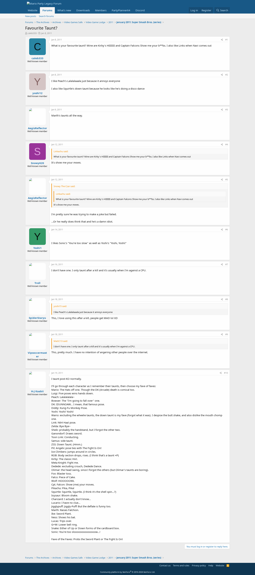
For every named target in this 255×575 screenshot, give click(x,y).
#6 (226, 229)
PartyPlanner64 (121, 10)
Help (210, 565)
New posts (30, 16)
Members (101, 10)
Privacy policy (199, 565)
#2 (226, 74)
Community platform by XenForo (127, 572)
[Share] (222, 40)
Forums (47, 10)
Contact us (165, 565)
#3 (226, 109)
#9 (226, 334)
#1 (226, 39)
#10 (226, 372)
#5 (226, 179)
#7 (226, 264)
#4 (226, 144)
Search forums (46, 16)
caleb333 (32, 33)
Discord (140, 10)
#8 (226, 299)
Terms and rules (181, 565)
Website (32, 10)
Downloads (83, 10)
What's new (64, 10)
